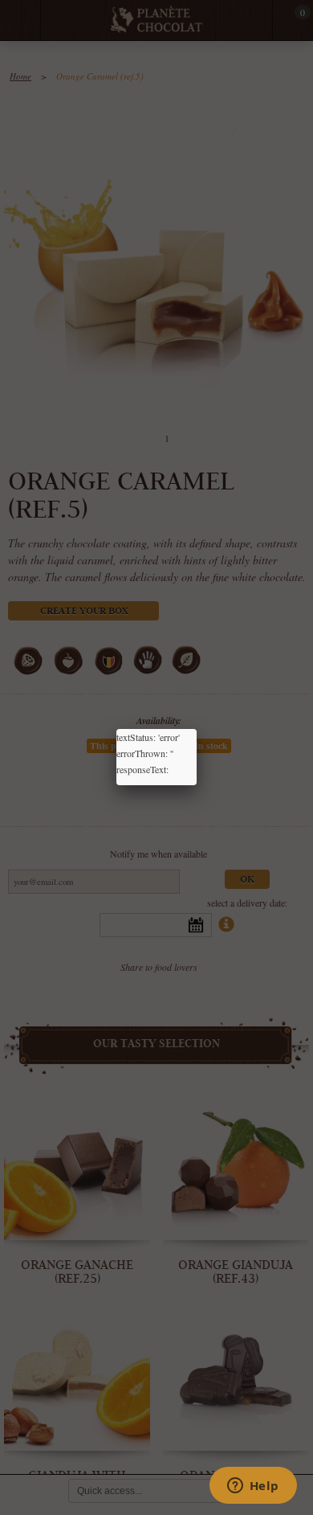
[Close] (196, 729)
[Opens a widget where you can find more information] (253, 1487)
